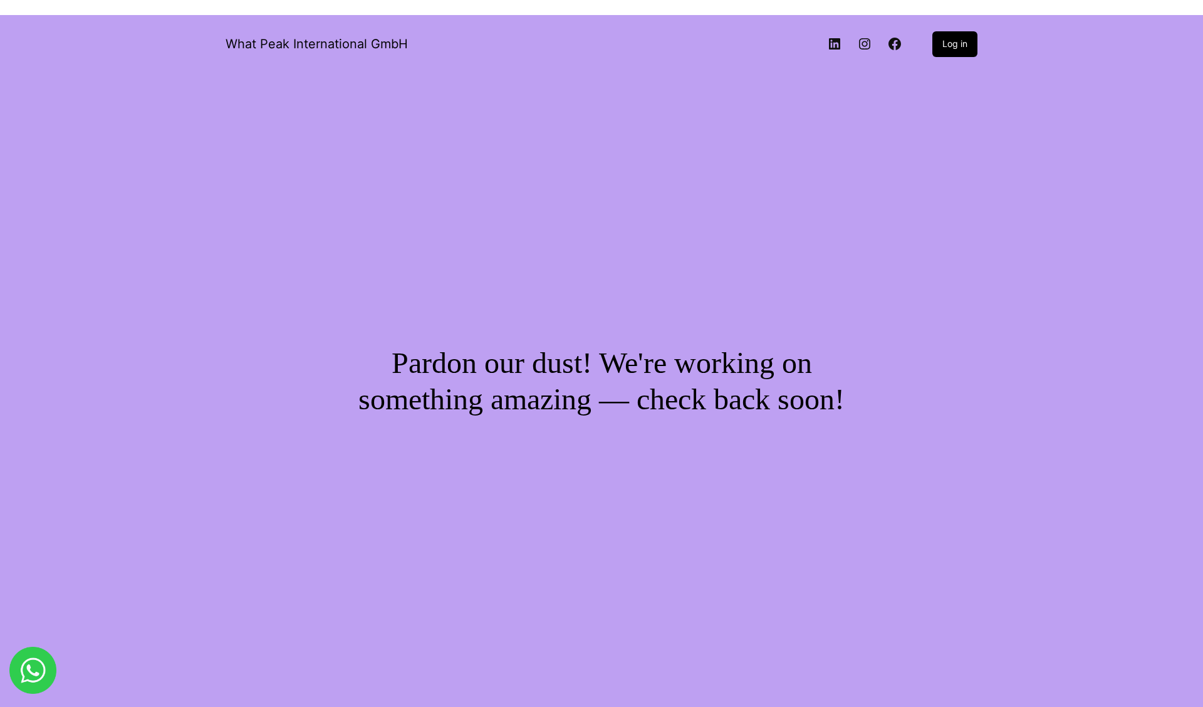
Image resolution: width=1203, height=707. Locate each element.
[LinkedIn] (834, 43)
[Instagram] (864, 43)
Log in (954, 43)
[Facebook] (894, 43)
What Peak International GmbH (317, 43)
